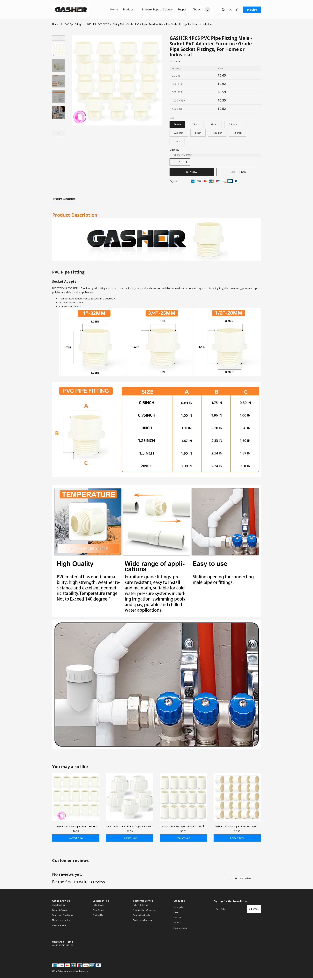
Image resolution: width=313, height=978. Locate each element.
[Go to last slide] (58, 38)
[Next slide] (58, 133)
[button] (58, 49)
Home (55, 24)
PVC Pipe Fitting (73, 24)
